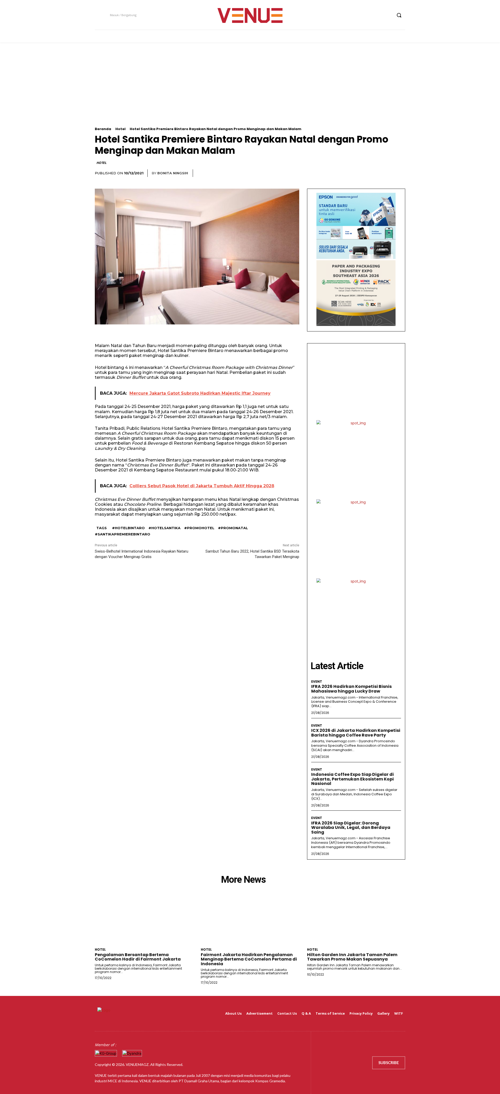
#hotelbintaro (128, 528)
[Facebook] (358, 15)
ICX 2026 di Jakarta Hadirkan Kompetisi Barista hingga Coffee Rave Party (355, 732)
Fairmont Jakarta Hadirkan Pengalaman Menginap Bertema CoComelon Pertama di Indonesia (249, 959)
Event (316, 681)
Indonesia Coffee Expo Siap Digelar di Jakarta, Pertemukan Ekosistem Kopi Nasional (352, 778)
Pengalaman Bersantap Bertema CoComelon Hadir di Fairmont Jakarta (138, 957)
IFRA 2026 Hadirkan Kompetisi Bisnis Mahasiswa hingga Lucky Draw (351, 688)
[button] (399, 15)
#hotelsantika (164, 528)
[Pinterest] (388, 173)
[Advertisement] (250, 90)
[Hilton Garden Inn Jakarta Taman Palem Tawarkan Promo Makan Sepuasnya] (356, 921)
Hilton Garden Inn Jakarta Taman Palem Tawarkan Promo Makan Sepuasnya (352, 957)
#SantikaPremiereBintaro (122, 534)
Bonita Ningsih (172, 173)
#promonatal (233, 528)
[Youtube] (387, 15)
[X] (378, 15)
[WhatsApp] (400, 173)
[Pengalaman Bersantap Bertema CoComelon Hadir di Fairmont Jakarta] (144, 921)
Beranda (103, 128)
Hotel (120, 128)
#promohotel (199, 528)
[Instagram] (368, 15)
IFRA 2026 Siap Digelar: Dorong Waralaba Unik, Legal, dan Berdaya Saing (350, 827)
